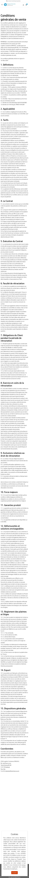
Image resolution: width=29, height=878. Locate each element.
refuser (23, 865)
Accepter (14, 872)
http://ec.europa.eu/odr (7, 666)
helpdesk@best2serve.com (12, 771)
